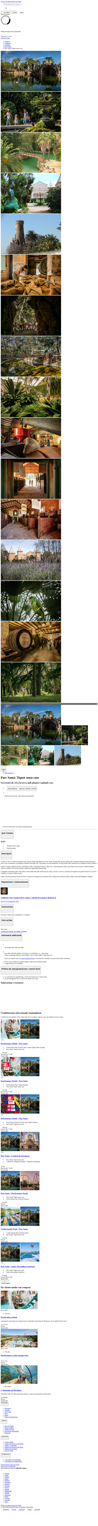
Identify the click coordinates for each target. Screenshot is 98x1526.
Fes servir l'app (5, 38)
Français (7, 1486)
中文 (6, 1502)
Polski (6, 1497)
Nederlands (8, 1491)
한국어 (7, 1487)
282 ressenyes (9, 773)
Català (6, 1475)
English (7, 1473)
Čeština (7, 1477)
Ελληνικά (7, 1482)
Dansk (7, 1479)
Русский (7, 1498)
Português (8, 1495)
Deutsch (7, 1480)
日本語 (7, 1493)
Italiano (7, 1489)
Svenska (7, 1500)
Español (7, 1484)
